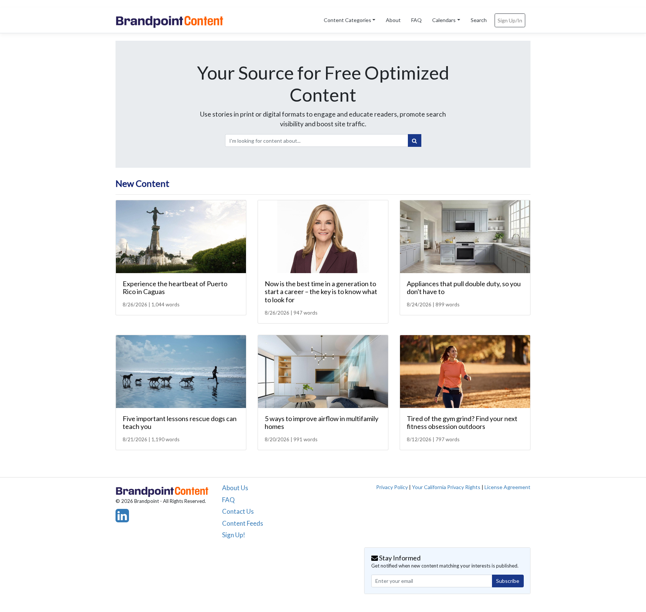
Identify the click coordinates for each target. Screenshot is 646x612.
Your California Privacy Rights (446, 487)
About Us (235, 488)
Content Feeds (242, 523)
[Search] (414, 140)
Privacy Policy (392, 487)
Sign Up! (233, 535)
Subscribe (507, 581)
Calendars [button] (444, 20)
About (393, 20)
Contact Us (238, 511)
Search (479, 20)
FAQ (416, 20)
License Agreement (507, 487)
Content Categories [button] (347, 20)
